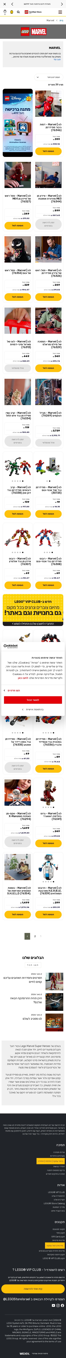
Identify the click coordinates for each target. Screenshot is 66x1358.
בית (61, 20)
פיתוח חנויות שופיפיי (40, 1353)
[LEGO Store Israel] (33, 12)
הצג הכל (33, 965)
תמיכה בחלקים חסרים (55, 1174)
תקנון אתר (60, 1233)
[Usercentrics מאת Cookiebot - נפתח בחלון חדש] (18, 646)
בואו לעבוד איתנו (58, 1211)
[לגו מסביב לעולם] (54, 1022)
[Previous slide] (62, 4)
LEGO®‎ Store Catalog (54, 1203)
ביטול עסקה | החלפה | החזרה (50, 1161)
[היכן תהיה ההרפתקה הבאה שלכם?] (54, 1002)
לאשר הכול (33, 700)
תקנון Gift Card (58, 1236)
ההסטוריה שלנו (58, 1196)
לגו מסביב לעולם (32, 1018)
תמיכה (60, 1145)
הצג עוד (57, 59)
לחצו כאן (23, 678)
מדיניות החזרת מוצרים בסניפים (52, 1251)
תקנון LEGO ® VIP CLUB (54, 1258)
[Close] (4, 4)
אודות (61, 1185)
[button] (49, 481)
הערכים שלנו (59, 1199)
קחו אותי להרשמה (33, 1288)
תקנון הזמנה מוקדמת (56, 1254)
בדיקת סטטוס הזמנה (56, 1170)
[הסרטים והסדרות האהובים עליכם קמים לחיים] (54, 981)
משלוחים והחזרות (57, 1156)
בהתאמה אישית (35, 709)
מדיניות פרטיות (58, 1240)
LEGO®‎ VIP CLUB (56, 1192)
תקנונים (60, 1222)
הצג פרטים (14, 690)
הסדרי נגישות (59, 1166)
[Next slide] (12, 4)
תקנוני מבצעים (59, 1229)
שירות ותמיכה (59, 1152)
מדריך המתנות (59, 1207)
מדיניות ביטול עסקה (55, 1245)
